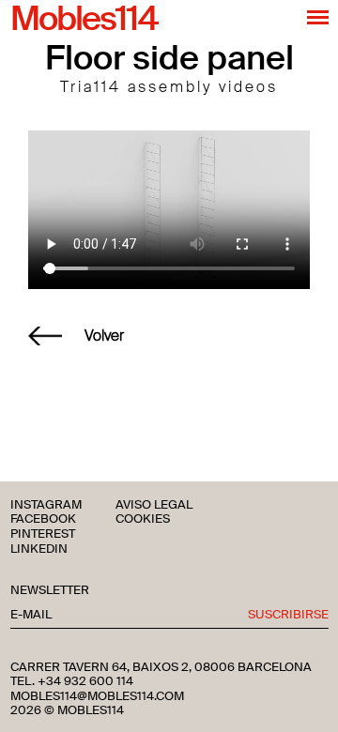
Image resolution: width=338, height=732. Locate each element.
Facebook (43, 519)
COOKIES (142, 519)
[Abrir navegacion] (318, 16)
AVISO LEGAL (153, 505)
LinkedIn (39, 549)
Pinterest (42, 534)
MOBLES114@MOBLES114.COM (97, 696)
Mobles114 (83, 20)
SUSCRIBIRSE (288, 615)
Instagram (46, 505)
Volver (104, 336)
